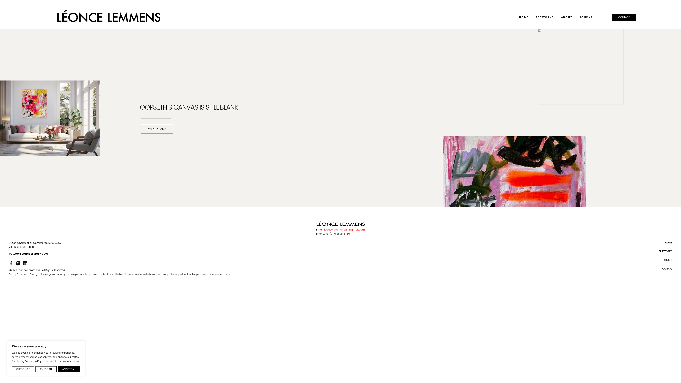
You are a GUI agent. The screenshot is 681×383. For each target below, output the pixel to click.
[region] (46, 358)
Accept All (69, 369)
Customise (23, 369)
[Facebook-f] (11, 263)
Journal (587, 17)
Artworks (545, 17)
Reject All (46, 369)
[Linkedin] (25, 263)
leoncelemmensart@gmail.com (344, 229)
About (566, 17)
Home (523, 17)
